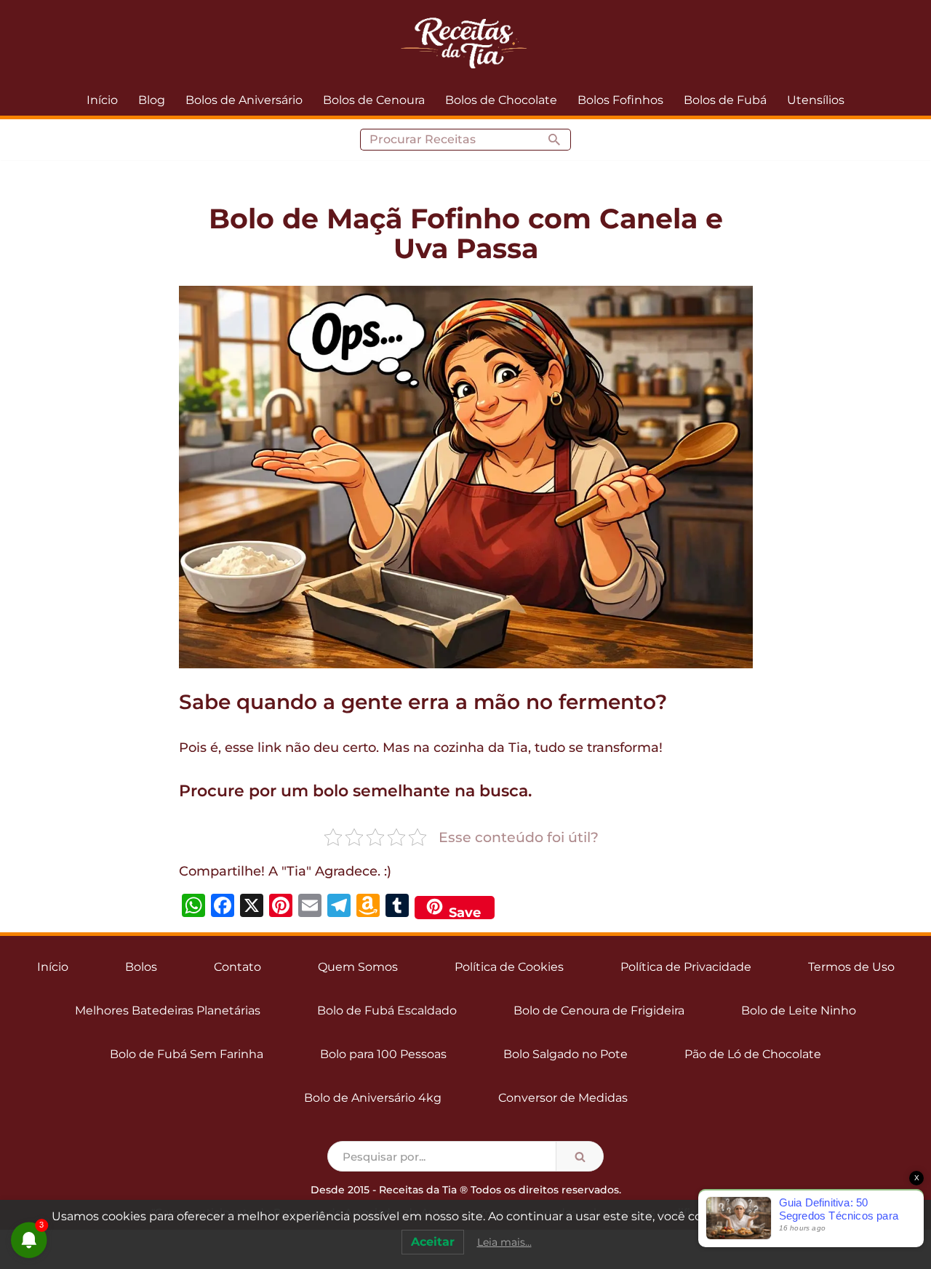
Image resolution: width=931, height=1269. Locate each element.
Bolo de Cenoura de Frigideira (599, 1010)
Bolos (141, 967)
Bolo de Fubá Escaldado (387, 1010)
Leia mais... (504, 1242)
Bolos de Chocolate (501, 100)
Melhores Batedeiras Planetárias (167, 1010)
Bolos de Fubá (725, 100)
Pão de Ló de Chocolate (752, 1054)
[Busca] (554, 140)
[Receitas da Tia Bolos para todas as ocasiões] (465, 42)
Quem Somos (358, 967)
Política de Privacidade (685, 967)
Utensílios (815, 100)
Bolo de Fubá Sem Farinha (186, 1054)
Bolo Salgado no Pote (565, 1054)
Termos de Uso (851, 967)
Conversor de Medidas (563, 1098)
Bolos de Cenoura (374, 100)
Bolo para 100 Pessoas (383, 1054)
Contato (237, 967)
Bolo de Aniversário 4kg (372, 1098)
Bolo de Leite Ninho (798, 1010)
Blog (151, 100)
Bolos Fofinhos (620, 100)
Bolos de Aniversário (244, 100)
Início (102, 100)
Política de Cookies (509, 967)
